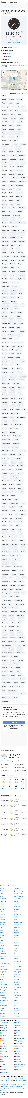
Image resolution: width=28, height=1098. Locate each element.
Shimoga (11, 615)
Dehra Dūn (5, 245)
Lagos (2, 904)
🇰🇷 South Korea (19, 1046)
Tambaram (17, 645)
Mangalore (12, 454)
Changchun (17, 925)
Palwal (4, 522)
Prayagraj (13, 540)
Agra (17, 103)
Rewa (10, 578)
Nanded (4, 492)
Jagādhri (4, 350)
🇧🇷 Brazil (2, 1033)
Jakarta (2, 932)
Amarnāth (13, 118)
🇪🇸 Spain (17, 1048)
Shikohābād (14, 611)
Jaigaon (18, 350)
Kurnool (15, 421)
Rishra (23, 578)
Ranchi (21, 570)
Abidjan (2, 1008)
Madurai (16, 439)
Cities (7, 6)
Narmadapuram (6, 499)
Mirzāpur (13, 462)
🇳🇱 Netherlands (4, 1072)
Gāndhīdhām (14, 282)
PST (6, 1078)
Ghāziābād (5, 293)
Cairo (1, 896)
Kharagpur (5, 402)
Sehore (4, 604)
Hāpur (21, 323)
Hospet (19, 335)
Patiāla (13, 529)
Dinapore (21, 260)
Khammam (5, 398)
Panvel (11, 525)
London (2, 966)
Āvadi (3, 137)
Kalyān (4, 379)
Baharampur (5, 144)
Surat (3, 641)
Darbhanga (5, 241)
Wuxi (15, 948)
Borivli (11, 204)
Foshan (2, 961)
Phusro (13, 533)
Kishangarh (5, 406)
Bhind (3, 189)
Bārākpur (13, 155)
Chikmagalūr (5, 226)
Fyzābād (4, 279)
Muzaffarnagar (14, 477)
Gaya (21, 290)
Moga (20, 462)
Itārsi (13, 346)
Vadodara (14, 679)
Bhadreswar (5, 178)
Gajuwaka (4, 282)
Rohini (14, 581)
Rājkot (14, 563)
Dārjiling (14, 241)
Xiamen (16, 938)
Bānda (4, 151)
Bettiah (4, 174)
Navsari (23, 503)
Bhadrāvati (20, 174)
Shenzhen (3, 899)
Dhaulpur (15, 256)
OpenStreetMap (18, 89)
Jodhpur (19, 368)
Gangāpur (5, 290)
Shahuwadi (15, 608)
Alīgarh (13, 114)
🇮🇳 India (2, 1054)
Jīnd (13, 368)
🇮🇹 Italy (2, 1062)
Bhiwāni (19, 189)
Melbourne (17, 914)
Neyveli (20, 507)
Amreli (4, 125)
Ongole (4, 514)
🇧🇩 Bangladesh (4, 1028)
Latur (11, 428)
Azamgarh (11, 137)
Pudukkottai (15, 544)
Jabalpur (20, 346)
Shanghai (3, 888)
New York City (4, 969)
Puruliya (22, 548)
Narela (13, 495)
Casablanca (17, 995)
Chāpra (13, 219)
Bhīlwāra (10, 185)
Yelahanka (5, 701)
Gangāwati (13, 290)
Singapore (3, 1016)
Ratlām (4, 578)
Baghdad (2, 992)
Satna (10, 596)
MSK (20, 1080)
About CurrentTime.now (7, 1089)
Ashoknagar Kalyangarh (16, 133)
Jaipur (3, 353)
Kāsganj (4, 394)
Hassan (19, 327)
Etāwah (4, 271)
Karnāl (4, 391)
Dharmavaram (6, 256)
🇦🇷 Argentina (4, 1022)
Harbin (16, 901)
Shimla (4, 615)
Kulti (12, 417)
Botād (18, 204)
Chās (19, 219)
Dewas (4, 252)
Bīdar (11, 196)
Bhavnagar (13, 181)
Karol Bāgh (12, 391)
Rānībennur (5, 574)
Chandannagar (6, 215)
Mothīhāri (4, 473)
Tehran (2, 959)
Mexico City (3, 956)
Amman (16, 964)
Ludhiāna (12, 432)
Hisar (3, 335)
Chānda (20, 211)
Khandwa (13, 398)
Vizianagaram (5, 694)
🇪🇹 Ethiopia (3, 1046)
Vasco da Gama (6, 682)
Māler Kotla (5, 451)
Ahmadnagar (5, 107)
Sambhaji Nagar (6, 593)
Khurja (20, 402)
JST (9, 1080)
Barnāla (4, 163)
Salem (11, 589)
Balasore (4, 148)
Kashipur (12, 394)
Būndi (3, 211)
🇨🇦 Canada (3, 1035)
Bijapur (4, 200)
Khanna (21, 398)
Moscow (2, 919)
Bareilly (21, 159)
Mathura (21, 454)
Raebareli (15, 551)
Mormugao (19, 469)
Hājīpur (19, 316)
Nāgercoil (11, 484)
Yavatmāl (15, 697)
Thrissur (4, 656)
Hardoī (4, 327)
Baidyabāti (23, 144)
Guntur (17, 308)
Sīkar (13, 623)
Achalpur (11, 99)
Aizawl (4, 110)
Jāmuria (22, 361)
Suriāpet (22, 641)
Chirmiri (14, 226)
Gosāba (13, 301)
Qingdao (2, 995)
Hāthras (4, 331)
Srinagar (4, 637)
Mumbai (20, 473)
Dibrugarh (5, 260)
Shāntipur (4, 611)
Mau (3, 458)
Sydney (16, 904)
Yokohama (17, 987)
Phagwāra (5, 533)
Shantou (16, 982)
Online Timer (13, 1084)
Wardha (23, 694)
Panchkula (11, 522)
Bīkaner (11, 200)
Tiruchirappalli (14, 656)
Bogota (2, 979)
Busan (16, 992)
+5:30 (9, 56)
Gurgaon (4, 312)
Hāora (14, 323)
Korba (18, 409)
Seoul (1, 943)
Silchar (20, 623)
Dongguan (3, 946)
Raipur (18, 555)
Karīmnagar (21, 387)
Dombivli (12, 264)
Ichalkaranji (5, 342)
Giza (15, 951)
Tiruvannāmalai (6, 664)
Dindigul (4, 264)
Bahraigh (14, 144)
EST (16, 1078)
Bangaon (11, 151)
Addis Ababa (18, 922)
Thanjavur (19, 649)
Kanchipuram (5, 383)
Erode (18, 267)
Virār (3, 690)
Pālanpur (4, 518)
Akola (16, 110)
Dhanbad (11, 252)
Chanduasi (5, 219)
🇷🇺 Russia (17, 1035)
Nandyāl (21, 492)
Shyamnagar (5, 623)
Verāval (4, 686)
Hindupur (21, 331)
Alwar (19, 114)
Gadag (11, 279)
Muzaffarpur (5, 480)
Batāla (23, 163)
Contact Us (19, 1089)
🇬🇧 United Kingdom (20, 1064)
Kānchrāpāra (16, 383)
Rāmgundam (5, 570)
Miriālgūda (5, 462)
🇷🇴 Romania (17, 1033)
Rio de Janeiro (4, 1000)
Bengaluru (19, 170)
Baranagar (21, 155)
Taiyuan (16, 956)
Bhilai (3, 185)
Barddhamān (12, 159)
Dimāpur (13, 260)
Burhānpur (11, 211)
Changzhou (17, 1016)
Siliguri (4, 626)
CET (2, 1078)
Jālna (3, 357)
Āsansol (4, 133)
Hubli (10, 338)
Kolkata (4, 409)
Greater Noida (6, 305)
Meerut (18, 458)
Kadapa (13, 372)
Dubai (16, 1003)
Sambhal (16, 593)
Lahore (2, 1011)
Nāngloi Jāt (5, 495)
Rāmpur (14, 570)
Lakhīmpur (5, 424)
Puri (9, 548)
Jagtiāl (11, 350)
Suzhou (2, 1003)
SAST (16, 1080)
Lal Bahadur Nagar (16, 424)
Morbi (3, 469)
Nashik (16, 499)
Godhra (21, 293)
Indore (20, 342)
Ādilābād (19, 99)
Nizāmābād (5, 510)
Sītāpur (4, 630)
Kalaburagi (13, 376)
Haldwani (11, 320)
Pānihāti (20, 522)
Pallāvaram (18, 518)
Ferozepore (13, 275)
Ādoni (3, 103)
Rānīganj (14, 574)
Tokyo (2, 912)
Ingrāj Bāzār (5, 346)
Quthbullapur (5, 551)
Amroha (19, 125)
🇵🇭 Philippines (18, 1028)
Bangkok (2, 935)
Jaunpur (4, 365)
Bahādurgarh (12, 140)
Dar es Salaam (18, 893)
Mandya (4, 454)
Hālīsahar (19, 320)
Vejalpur (16, 682)
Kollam (11, 409)
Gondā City (5, 297)
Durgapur (4, 267)
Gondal (13, 297)
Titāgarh (4, 667)
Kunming (17, 974)
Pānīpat (4, 525)
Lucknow (4, 432)
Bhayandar (22, 181)
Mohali (4, 465)
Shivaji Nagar (20, 615)
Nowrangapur (21, 510)
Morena (11, 469)
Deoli (11, 249)
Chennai (4, 222)
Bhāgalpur (14, 178)
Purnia (15, 548)
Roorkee (4, 585)
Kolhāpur (20, 406)
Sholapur (12, 619)
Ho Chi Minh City (5, 964)
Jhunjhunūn (5, 368)
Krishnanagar (14, 413)
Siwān (18, 630)
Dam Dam (12, 237)
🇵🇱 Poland (17, 1030)
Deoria (18, 249)
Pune (3, 548)
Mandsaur (23, 451)
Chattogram (18, 969)
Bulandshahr (22, 207)
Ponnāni (11, 537)
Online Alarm (4, 1084)
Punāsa (23, 544)
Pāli (11, 518)
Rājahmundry (16, 559)
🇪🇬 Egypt (2, 1043)
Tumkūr (18, 667)
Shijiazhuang (18, 966)
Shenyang (3, 998)
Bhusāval (4, 196)
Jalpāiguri (10, 357)
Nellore (4, 507)
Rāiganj (4, 555)
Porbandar (19, 537)
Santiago (2, 1013)
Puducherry (5, 544)
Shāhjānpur (5, 608)
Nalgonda (20, 488)
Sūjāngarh (12, 637)
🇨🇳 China (2, 1038)
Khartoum (17, 906)
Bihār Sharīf (19, 196)
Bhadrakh (11, 174)
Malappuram (5, 447)
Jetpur (11, 365)
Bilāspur (19, 200)
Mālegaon (15, 447)
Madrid (16, 1013)
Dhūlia (23, 256)
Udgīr (11, 671)
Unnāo (20, 675)
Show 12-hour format (14, 42)
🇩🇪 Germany (3, 1051)
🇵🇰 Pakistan (17, 1025)
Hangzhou (3, 953)
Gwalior (20, 312)
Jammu (18, 357)
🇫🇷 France (3, 1048)
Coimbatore (12, 234)
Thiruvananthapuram (7, 652)
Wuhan (2, 938)
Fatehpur (4, 275)
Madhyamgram (6, 439)
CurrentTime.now (10, 2)
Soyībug (12, 634)
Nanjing (2, 951)
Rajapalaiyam (5, 563)
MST (9, 1078)
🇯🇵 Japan (2, 1064)
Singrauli (11, 626)
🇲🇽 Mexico (3, 1069)
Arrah (19, 129)
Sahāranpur (21, 585)
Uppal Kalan (5, 679)
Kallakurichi (22, 376)
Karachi (2, 925)
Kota (24, 409)
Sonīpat (4, 634)
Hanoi (2, 977)
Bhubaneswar (12, 193)
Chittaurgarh (15, 230)
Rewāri (17, 578)
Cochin (4, 234)
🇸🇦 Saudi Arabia (19, 1038)
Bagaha (4, 140)
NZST (24, 1080)
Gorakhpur (5, 301)
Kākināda (4, 376)
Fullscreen (14, 40)
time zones (16, 1076)
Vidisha (11, 686)
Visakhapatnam (12, 690)
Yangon (16, 943)
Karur (19, 391)
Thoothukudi (20, 652)
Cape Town (17, 927)
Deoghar (4, 249)
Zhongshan (17, 977)
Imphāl (13, 342)
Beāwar (12, 166)
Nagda (4, 484)
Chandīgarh (16, 215)
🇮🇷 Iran (2, 1059)
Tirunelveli (5, 660)
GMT (25, 1076)
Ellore (12, 267)
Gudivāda (15, 305)
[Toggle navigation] (25, 2)
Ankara (16, 909)
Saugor (17, 596)
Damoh (20, 237)
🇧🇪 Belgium (3, 1030)
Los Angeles (17, 972)
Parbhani (18, 525)
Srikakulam (20, 634)
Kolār (13, 406)
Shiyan (16, 1005)
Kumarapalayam (20, 417)
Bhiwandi (11, 189)
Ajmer (10, 110)
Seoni (10, 604)
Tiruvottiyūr (17, 664)
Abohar (4, 99)
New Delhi (12, 507)
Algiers (16, 1008)
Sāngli (23, 593)
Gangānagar (15, 286)
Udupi (17, 671)
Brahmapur (5, 207)
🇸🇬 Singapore (18, 1041)
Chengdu (2, 914)
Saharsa (4, 589)
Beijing (2, 891)
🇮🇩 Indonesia (4, 1056)
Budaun (14, 207)
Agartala (11, 103)
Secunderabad (18, 600)
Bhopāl (4, 193)
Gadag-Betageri (20, 279)
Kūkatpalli (5, 417)
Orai (16, 514)
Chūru (23, 230)
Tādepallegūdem (6, 645)
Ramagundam (18, 566)
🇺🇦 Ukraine (17, 1062)
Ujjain (3, 675)
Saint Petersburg (19, 896)
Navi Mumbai (14, 503)
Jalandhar (11, 353)
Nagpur (19, 484)
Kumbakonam (6, 421)
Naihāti (4, 488)
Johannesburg (18, 891)
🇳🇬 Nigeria (17, 1022)
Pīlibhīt (20, 533)
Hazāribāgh (13, 331)
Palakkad (23, 514)
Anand (4, 129)
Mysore (14, 480)
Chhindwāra (22, 222)
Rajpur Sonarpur (6, 566)
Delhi (19, 245)
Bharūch (23, 178)
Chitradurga (5, 230)
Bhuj (21, 193)
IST (22, 32)
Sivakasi (11, 630)
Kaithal (19, 372)
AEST (12, 1080)
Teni (24, 645)
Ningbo (16, 990)
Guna (22, 305)
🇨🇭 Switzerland (18, 1054)
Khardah (13, 402)
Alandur (23, 110)
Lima (1, 940)
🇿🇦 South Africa (18, 1043)
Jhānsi (17, 365)
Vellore (23, 682)
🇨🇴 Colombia (3, 1041)
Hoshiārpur (11, 335)
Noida (13, 510)
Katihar (20, 394)
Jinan (15, 953)
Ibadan (16, 998)
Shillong (22, 611)
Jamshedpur (14, 361)
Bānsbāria (5, 155)
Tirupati (13, 660)
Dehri (12, 245)
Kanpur (4, 387)
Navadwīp (4, 503)
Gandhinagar (5, 286)
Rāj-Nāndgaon (6, 559)
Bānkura (19, 151)
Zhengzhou (17, 961)
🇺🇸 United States (19, 1067)
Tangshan (17, 1011)
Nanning (16, 979)
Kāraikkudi (12, 387)
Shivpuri (4, 619)
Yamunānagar (6, 697)
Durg (19, 264)
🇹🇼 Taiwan (17, 1056)
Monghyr (11, 465)
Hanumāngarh (6, 323)
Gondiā (20, 297)
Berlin (16, 1000)
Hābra (11, 316)
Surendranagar (12, 641)
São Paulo (3, 922)
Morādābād (20, 465)
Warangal (15, 694)
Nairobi (16, 946)
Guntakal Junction (7, 308)
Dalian (16, 917)
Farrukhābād (21, 271)
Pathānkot (5, 529)
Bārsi (11, 163)
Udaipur (4, 671)
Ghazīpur (13, 293)
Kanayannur (21, 379)
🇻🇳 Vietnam (17, 1069)
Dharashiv (20, 252)
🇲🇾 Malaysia (3, 1067)
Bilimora (4, 204)
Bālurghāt (18, 148)
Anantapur (12, 129)
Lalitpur (4, 428)
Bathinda (4, 166)
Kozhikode (5, 413)
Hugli (16, 338)
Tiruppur (20, 660)
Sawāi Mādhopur (6, 600)
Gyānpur (4, 316)
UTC (2, 56)
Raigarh (11, 555)
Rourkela (12, 585)
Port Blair (4, 540)
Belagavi (4, 170)
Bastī (16, 163)
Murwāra (4, 477)
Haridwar (11, 327)
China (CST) (3, 1080)
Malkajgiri (14, 451)
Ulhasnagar (12, 675)
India (10, 53)
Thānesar (11, 649)
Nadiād (21, 480)
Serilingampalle (19, 604)
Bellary (12, 170)
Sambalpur (19, 589)
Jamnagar (4, 361)
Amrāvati (19, 122)
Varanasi (22, 679)
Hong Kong (3, 985)
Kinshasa (2, 906)
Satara (4, 596)
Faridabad (12, 271)
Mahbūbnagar (6, 443)
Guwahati (12, 312)
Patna (19, 529)
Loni (17, 428)
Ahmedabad (15, 107)
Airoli (23, 107)
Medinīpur (10, 458)
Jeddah (16, 930)
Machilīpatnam (6, 436)
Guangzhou (3, 901)
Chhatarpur (13, 222)
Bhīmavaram (19, 185)
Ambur (12, 122)
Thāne (4, 649)
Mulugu (13, 473)
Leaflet (11, 89)
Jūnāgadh (4, 372)
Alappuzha (5, 114)
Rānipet (22, 574)
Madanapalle (16, 436)
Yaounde (17, 985)
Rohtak (21, 581)
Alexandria (17, 899)
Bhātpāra (4, 181)
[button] (14, 78)
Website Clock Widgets (16, 1086)
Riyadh (2, 982)
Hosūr (4, 338)
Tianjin (2, 927)
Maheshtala (16, 443)
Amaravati (5, 118)
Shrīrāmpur (21, 619)
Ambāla (21, 118)
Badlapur (19, 137)
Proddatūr (21, 540)
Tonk (11, 667)
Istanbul (2, 909)
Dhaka (2, 893)
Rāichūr (23, 551)
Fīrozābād (22, 275)
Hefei (16, 912)
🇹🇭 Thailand (17, 1059)
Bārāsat (4, 159)
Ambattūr (4, 122)
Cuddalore (21, 234)
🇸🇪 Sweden (17, 1051)
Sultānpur (21, 637)
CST (13, 1078)
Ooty (10, 514)
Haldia (4, 320)
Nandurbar (13, 492)
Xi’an (1, 948)
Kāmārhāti (11, 379)
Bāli (11, 148)
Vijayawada (19, 686)
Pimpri (4, 537)
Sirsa (18, 626)
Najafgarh (12, 488)
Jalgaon (19, 353)
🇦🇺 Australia (3, 1025)
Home (3, 6)
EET (20, 1078)
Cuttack (4, 237)
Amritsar (11, 125)
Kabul (16, 959)
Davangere (22, 241)
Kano (15, 919)
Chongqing (3, 990)
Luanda (2, 974)
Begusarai (20, 166)
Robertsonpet (5, 581)
